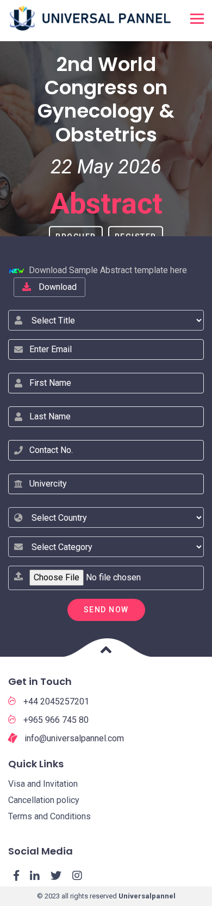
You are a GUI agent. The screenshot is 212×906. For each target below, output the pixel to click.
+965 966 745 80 (55, 720)
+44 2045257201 (55, 701)
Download (56, 287)
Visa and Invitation (43, 784)
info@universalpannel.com (73, 738)
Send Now (106, 609)
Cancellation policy (43, 800)
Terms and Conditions (49, 816)
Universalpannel (147, 896)
